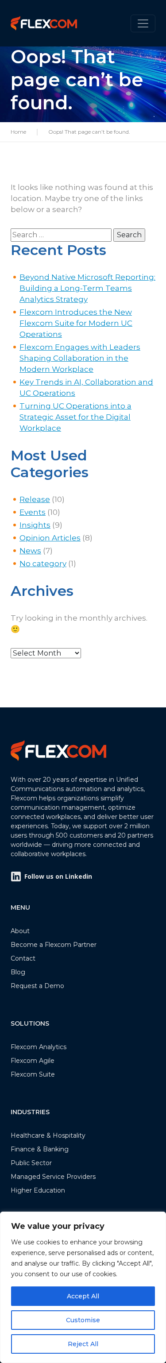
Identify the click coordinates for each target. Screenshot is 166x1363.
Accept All (83, 1296)
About (20, 931)
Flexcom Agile (32, 1061)
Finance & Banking (40, 1149)
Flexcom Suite (33, 1074)
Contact (23, 958)
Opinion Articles (50, 537)
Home (18, 131)
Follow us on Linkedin (58, 876)
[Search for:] (61, 235)
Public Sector (31, 1163)
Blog (18, 972)
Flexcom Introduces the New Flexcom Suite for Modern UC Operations (75, 323)
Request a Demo (37, 986)
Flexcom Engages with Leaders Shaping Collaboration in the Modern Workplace (79, 358)
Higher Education (38, 1190)
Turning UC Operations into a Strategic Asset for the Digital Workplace (75, 417)
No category (42, 563)
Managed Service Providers (53, 1177)
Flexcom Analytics (38, 1047)
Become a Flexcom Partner (54, 945)
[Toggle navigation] (143, 23)
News (30, 550)
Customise (83, 1320)
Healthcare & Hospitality (48, 1135)
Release (34, 499)
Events (32, 512)
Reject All (83, 1344)
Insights (34, 525)
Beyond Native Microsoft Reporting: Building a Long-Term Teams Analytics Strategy (87, 288)
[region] (83, 1287)
